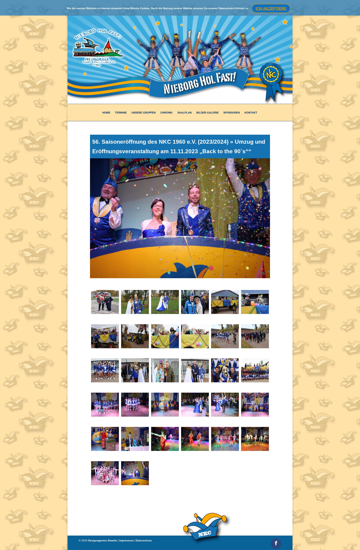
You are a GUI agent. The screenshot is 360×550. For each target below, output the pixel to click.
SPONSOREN (231, 112)
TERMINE (121, 112)
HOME (106, 112)
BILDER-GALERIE (207, 112)
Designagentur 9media (102, 540)
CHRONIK (166, 112)
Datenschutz (144, 540)
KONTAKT (250, 112)
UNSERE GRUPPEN (143, 112)
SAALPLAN (184, 112)
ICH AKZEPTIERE (271, 8)
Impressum (126, 540)
